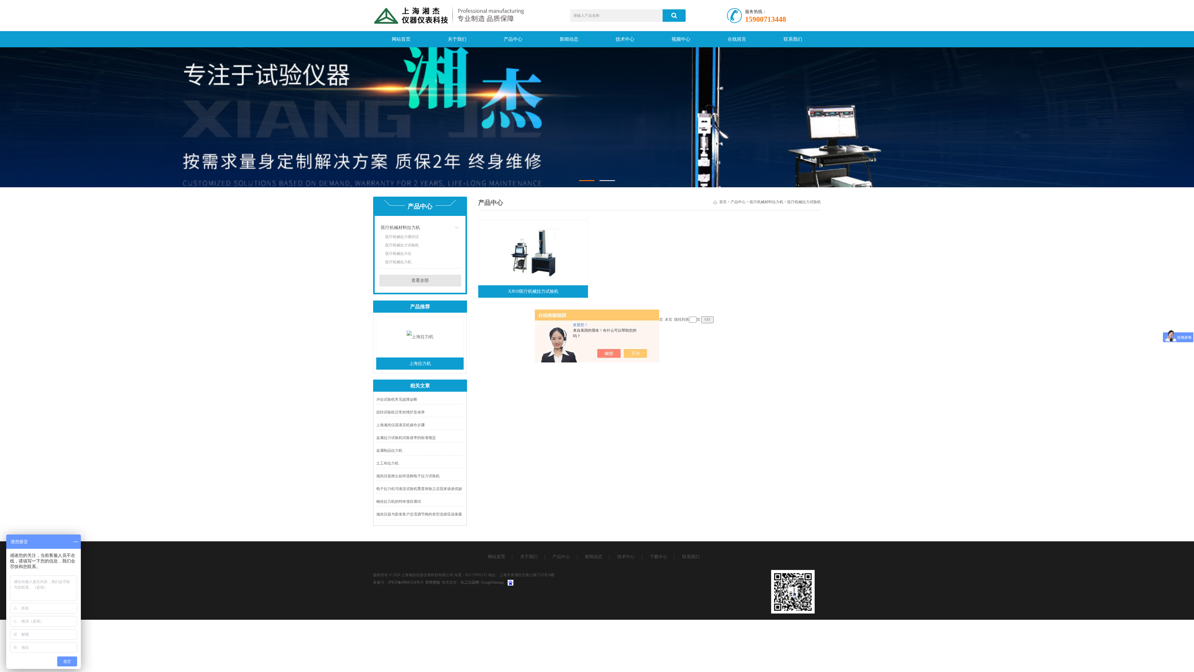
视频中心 (681, 39)
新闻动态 (569, 39)
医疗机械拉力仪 (398, 253)
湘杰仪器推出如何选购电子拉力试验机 (408, 476)
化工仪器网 (469, 582)
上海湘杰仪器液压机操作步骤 (400, 425)
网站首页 (401, 39)
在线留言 (737, 39)
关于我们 (457, 39)
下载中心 (658, 556)
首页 (723, 202)
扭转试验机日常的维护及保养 (400, 412)
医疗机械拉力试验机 (402, 245)
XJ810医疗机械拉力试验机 (533, 291)
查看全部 (420, 280)
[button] (587, 180)
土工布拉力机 (387, 463)
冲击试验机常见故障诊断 (396, 399)
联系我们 (793, 39)
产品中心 (513, 39)
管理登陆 (432, 582)
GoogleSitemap (492, 582)
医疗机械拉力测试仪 (402, 237)
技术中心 (625, 39)
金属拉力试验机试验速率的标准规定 (406, 438)
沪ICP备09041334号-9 (405, 582)
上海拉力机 (420, 363)
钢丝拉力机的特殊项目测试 (398, 501)
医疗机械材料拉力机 (400, 227)
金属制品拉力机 (389, 450)
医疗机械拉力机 (398, 262)
